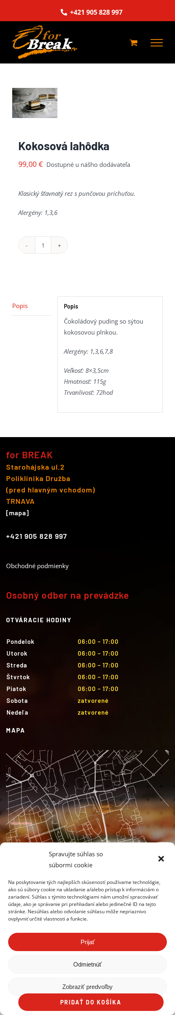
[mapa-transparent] (87, 753)
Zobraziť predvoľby (87, 986)
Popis (20, 306)
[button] (162, 859)
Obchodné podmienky (37, 566)
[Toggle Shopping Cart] (134, 42)
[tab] (31, 306)
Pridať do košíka (90, 1002)
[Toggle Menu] (156, 42)
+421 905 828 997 (95, 12)
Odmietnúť (87, 964)
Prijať (88, 941)
